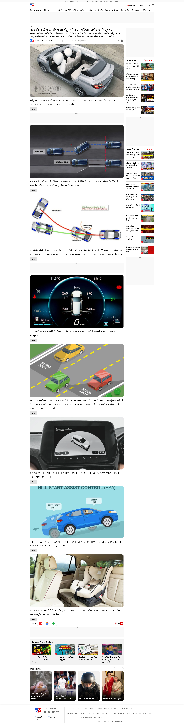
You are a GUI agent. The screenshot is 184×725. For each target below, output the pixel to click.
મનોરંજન (115, 10)
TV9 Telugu (103, 713)
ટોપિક (127, 10)
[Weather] (138, 5)
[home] (31, 10)
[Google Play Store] (40, 718)
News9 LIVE (89, 717)
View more (118, 669)
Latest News (131, 60)
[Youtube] (40, 623)
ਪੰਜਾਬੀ (96, 1)
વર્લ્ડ (95, 10)
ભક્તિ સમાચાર (146, 10)
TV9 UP (82, 717)
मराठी (88, 1)
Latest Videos (132, 149)
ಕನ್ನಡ (77, 1)
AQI (141, 5)
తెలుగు (84, 1)
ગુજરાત (54, 10)
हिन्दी (67, 1)
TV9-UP (116, 1)
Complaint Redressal (102, 708)
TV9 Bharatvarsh (85, 713)
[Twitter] (49, 712)
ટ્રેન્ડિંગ (121, 10)
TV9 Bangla (121, 713)
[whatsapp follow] (53, 623)
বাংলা (93, 1)
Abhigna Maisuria (56, 41)
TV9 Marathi (95, 713)
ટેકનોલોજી (83, 10)
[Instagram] (53, 712)
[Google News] (47, 623)
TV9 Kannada (113, 713)
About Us (79, 708)
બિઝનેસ (100, 10)
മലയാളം (106, 1)
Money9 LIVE (98, 717)
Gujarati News (34, 26)
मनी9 (111, 1)
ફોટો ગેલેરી (68, 10)
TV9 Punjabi (130, 713)
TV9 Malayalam (147, 713)
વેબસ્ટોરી (107, 10)
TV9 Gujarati (39, 41)
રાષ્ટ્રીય (90, 10)
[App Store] (54, 718)
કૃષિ (132, 10)
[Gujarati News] (32, 5)
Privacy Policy (114, 708)
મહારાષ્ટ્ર (137, 10)
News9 (72, 1)
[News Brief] (131, 5)
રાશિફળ (75, 10)
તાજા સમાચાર (38, 10)
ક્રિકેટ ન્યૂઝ (47, 10)
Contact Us (70, 708)
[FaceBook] (45, 712)
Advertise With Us (89, 708)
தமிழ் (101, 1)
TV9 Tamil (138, 713)
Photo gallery (43, 26)
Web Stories (35, 668)
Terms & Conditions (126, 708)
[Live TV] (145, 5)
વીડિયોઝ (60, 10)
